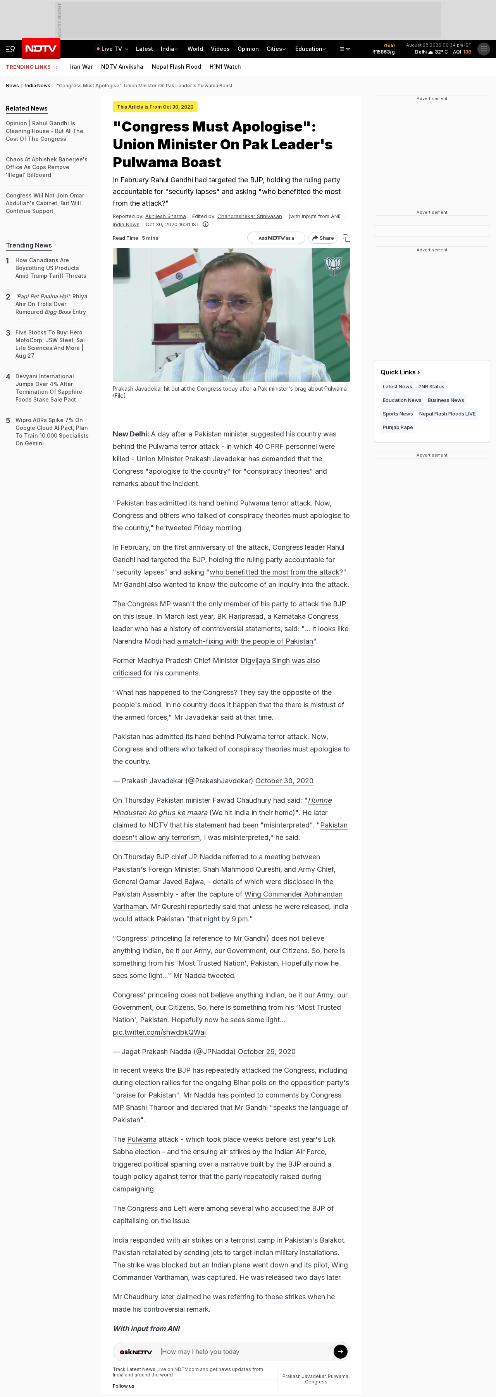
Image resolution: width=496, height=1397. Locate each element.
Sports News (398, 413)
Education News (402, 400)
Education (308, 48)
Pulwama (142, 1139)
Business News (446, 400)
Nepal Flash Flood (176, 66)
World (195, 48)
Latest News (397, 386)
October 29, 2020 (267, 1051)
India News (126, 224)
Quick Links (398, 372)
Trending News (29, 245)
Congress (316, 1382)
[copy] (346, 238)
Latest (144, 48)
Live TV (113, 48)
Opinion (248, 48)
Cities (274, 48)
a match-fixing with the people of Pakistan (245, 641)
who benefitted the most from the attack (274, 572)
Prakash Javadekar (304, 1376)
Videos (220, 48)
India (167, 48)
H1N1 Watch (225, 66)
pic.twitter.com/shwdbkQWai (159, 1032)
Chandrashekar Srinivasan (249, 216)
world (166, 1375)
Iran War (81, 66)
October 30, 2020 (284, 781)
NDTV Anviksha (122, 66)
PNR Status (431, 386)
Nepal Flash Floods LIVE (447, 413)
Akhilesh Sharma (165, 216)
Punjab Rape (398, 427)
